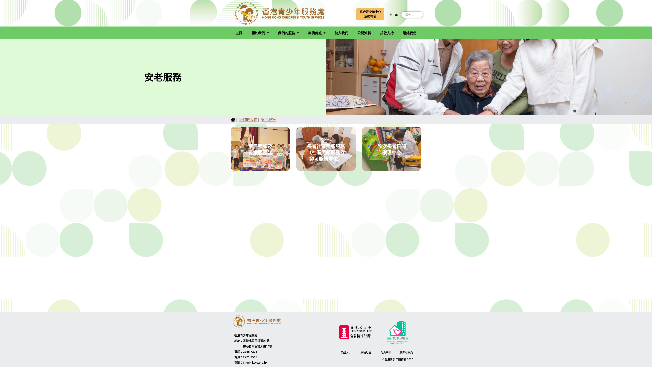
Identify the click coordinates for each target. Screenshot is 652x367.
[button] (370, 14)
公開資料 (364, 33)
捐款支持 (387, 33)
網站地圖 (365, 352)
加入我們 (341, 33)
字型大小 (345, 352)
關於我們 (258, 33)
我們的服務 (286, 33)
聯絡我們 (409, 33)
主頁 (239, 33)
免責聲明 (386, 352)
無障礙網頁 (406, 352)
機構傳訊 (315, 33)
